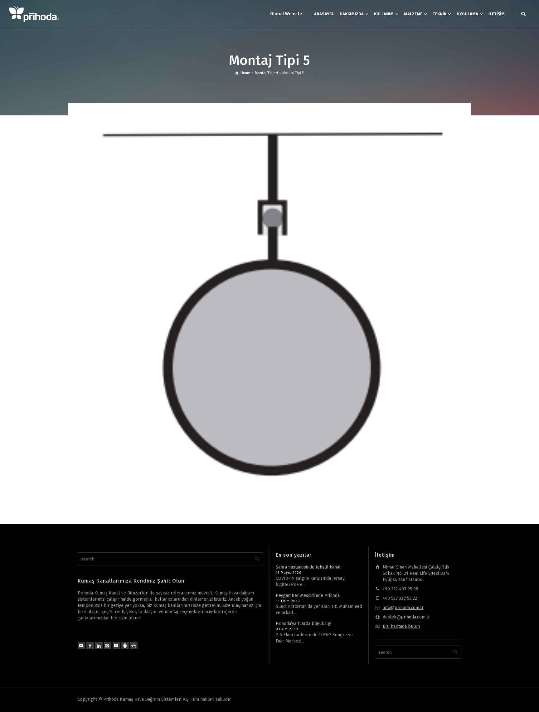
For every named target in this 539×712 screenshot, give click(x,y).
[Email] (81, 645)
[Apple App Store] (134, 645)
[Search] (523, 14)
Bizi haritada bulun (401, 626)
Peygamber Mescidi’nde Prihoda (308, 595)
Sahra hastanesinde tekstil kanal (308, 567)
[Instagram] (107, 645)
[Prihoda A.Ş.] (34, 14)
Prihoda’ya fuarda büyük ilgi (303, 623)
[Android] (125, 645)
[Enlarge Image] (269, 304)
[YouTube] (116, 645)
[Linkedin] (99, 645)
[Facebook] (90, 645)
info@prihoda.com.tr (403, 607)
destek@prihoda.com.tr (406, 617)
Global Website (286, 14)
